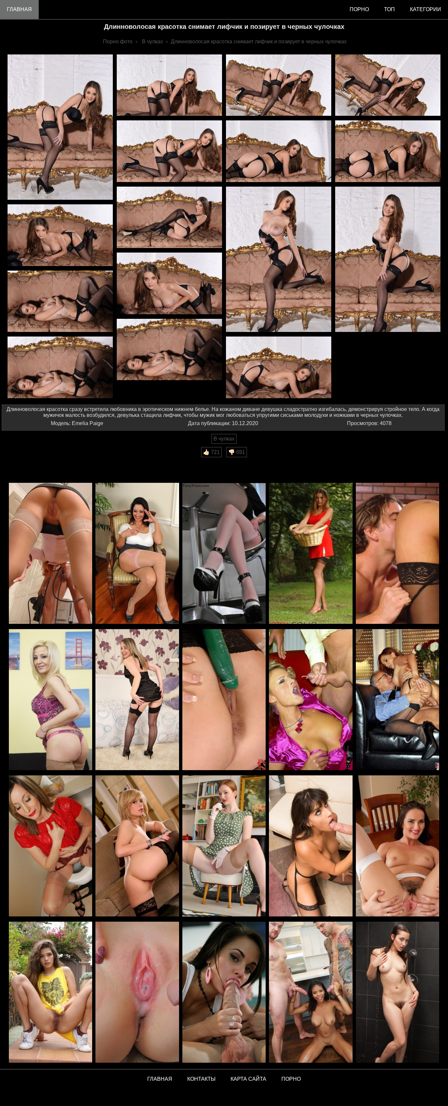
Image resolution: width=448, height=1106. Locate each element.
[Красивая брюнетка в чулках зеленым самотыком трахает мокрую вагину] (224, 700)
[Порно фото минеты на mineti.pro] (224, 992)
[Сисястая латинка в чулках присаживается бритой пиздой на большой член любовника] (310, 846)
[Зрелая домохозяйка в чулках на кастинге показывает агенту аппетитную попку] (50, 700)
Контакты (201, 1079)
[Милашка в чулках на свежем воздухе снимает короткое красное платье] (310, 553)
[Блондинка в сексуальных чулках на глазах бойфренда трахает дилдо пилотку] (137, 846)
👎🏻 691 (236, 452)
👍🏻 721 (211, 452)
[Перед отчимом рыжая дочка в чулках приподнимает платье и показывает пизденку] (224, 846)
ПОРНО (291, 1079)
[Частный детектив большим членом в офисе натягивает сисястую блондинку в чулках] (397, 553)
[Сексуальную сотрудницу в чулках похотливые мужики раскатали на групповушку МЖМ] (310, 700)
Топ (389, 9)
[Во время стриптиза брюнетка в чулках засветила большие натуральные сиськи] (224, 553)
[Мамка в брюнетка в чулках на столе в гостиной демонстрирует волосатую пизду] (397, 846)
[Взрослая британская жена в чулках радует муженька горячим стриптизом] (137, 700)
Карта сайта (248, 1079)
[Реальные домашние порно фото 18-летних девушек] (50, 992)
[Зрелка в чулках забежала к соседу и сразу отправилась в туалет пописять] (50, 846)
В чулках (224, 438)
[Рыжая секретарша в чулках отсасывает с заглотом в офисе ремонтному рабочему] (50, 553)
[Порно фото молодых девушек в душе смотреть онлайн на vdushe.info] (397, 992)
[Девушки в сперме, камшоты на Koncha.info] (137, 992)
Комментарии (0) (26, 461)
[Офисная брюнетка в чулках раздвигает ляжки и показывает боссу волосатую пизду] (137, 553)
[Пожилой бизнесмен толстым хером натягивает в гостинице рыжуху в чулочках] (397, 700)
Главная (19, 9)
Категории (425, 9)
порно (359, 9)
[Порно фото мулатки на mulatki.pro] (310, 992)
